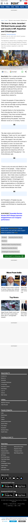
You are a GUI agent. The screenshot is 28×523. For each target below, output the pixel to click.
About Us (3, 378)
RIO (16, 505)
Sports (22, 7)
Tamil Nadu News (5, 459)
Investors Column (5, 386)
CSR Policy (10, 505)
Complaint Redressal (6, 382)
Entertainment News (6, 421)
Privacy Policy (21, 503)
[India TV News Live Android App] (7, 486)
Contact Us (4, 376)
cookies (5, 521)
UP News (3, 461)
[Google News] (5, 72)
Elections (4, 241)
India (12, 7)
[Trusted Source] (13, 72)
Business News (4, 429)
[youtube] (13, 478)
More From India (14, 272)
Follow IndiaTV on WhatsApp (13, 256)
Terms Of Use (12, 503)
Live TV (3, 390)
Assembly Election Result (15, 237)
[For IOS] (20, 495)
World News (4, 415)
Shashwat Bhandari (11, 34)
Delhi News (4, 448)
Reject (22, 521)
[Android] (21, 0)
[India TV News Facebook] (23, 0)
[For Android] (7, 495)
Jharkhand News (5, 453)
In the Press (4, 384)
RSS (19, 505)
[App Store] (20, 486)
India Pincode (4, 404)
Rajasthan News (18, 448)
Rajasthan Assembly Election (9, 248)
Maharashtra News (18, 446)
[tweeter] (6, 478)
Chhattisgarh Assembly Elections (10, 251)
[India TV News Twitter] (25, 0)
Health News (4, 432)
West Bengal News (18, 453)
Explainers (3, 427)
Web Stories (4, 394)
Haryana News (4, 450)
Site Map (5, 503)
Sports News (4, 423)
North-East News (5, 457)
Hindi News (4, 388)
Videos (8, 7)
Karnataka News (5, 469)
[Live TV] (25, 3)
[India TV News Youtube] (26, 0)
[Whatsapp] (22, 72)
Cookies (4, 518)
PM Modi (4, 237)
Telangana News (18, 450)
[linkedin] (17, 478)
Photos (2, 417)
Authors (3, 392)
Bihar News (4, 446)
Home (2, 7)
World (17, 7)
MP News (3, 455)
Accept (13, 521)
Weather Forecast (5, 402)
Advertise (3, 380)
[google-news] (21, 478)
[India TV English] (15, 3)
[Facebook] (2, 478)
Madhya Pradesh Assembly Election (11, 244)
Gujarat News (4, 465)
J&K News (3, 467)
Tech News (4, 425)
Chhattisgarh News (5, 463)
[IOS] (20, 0)
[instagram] (10, 478)
